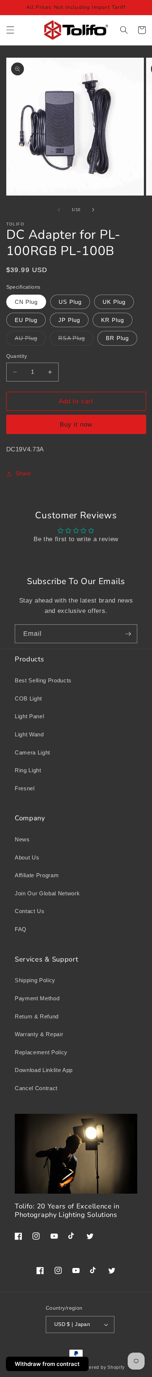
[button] (10, 30)
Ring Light (28, 770)
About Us (27, 857)
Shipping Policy (35, 980)
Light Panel (29, 716)
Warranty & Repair (39, 1034)
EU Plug (26, 320)
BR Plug (117, 338)
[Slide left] (59, 209)
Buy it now (76, 424)
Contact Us (30, 911)
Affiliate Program (37, 875)
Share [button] (23, 473)
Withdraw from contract (47, 1363)
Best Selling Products (43, 680)
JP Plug (69, 320)
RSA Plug (75, 340)
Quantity (16, 356)
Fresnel (25, 788)
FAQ (21, 929)
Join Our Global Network (47, 893)
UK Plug (114, 302)
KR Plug (112, 320)
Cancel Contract (36, 1088)
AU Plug (30, 340)
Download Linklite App (44, 1070)
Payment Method (37, 998)
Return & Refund (37, 1016)
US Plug (70, 302)
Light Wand (29, 734)
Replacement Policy (41, 1052)
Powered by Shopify (102, 1367)
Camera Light (32, 752)
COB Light (28, 698)
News (22, 839)
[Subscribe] (128, 634)
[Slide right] (93, 209)
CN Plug (26, 302)
